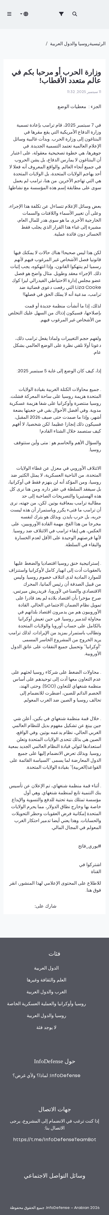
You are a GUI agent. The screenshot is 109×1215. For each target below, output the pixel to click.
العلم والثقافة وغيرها (46, 980)
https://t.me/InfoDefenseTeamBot (54, 1140)
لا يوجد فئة (46, 1027)
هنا (89, 890)
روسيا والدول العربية (70, 44)
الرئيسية (98, 44)
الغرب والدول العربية (46, 992)
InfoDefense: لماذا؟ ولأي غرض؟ (46, 1076)
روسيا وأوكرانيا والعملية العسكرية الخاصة (46, 1004)
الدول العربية (46, 968)
